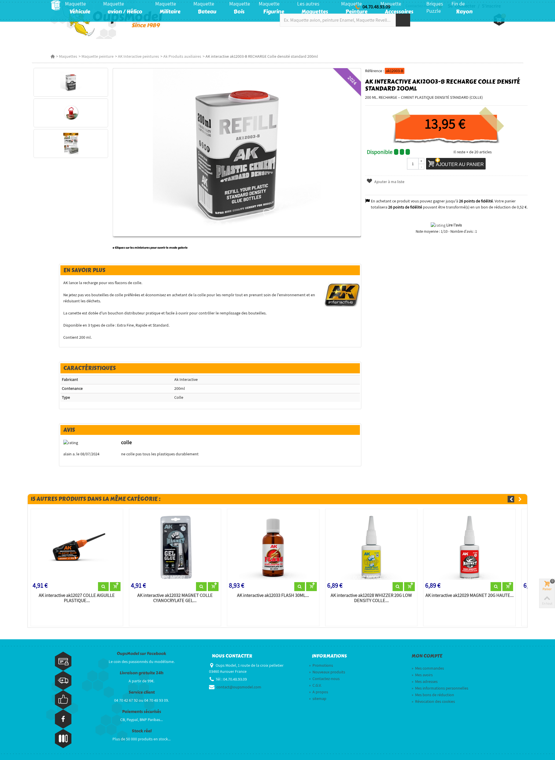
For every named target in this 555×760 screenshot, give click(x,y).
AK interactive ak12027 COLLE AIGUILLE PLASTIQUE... (77, 598)
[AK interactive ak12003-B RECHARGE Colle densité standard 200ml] (71, 82)
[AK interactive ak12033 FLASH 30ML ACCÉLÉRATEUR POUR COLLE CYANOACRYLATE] (273, 546)
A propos (318, 691)
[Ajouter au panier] (115, 586)
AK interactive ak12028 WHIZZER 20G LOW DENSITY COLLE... (371, 598)
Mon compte (427, 656)
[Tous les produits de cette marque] (342, 294)
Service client (142, 692)
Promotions (321, 665)
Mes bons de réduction (433, 694)
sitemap (317, 698)
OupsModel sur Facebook (141, 654)
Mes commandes (428, 668)
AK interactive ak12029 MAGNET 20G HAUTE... (470, 595)
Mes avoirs (422, 674)
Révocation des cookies (433, 701)
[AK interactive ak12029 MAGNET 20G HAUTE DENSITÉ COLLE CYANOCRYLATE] (469, 546)
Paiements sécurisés (141, 712)
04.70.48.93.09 (376, 6)
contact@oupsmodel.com (239, 687)
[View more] (103, 586)
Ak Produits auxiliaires (182, 56)
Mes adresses (425, 681)
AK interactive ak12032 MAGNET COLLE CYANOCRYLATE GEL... (175, 598)
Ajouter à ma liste (388, 181)
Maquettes (68, 56)
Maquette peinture (98, 56)
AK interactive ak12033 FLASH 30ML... (273, 595)
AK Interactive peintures (138, 56)
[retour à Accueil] (53, 56)
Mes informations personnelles (440, 688)
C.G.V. (315, 685)
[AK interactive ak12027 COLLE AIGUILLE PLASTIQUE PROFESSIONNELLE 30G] (77, 546)
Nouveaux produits (327, 672)
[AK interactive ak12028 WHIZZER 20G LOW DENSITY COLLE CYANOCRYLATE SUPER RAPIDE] (371, 546)
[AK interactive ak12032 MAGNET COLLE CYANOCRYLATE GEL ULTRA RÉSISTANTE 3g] (175, 546)
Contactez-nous (324, 678)
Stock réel (141, 731)
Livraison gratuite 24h (141, 673)
